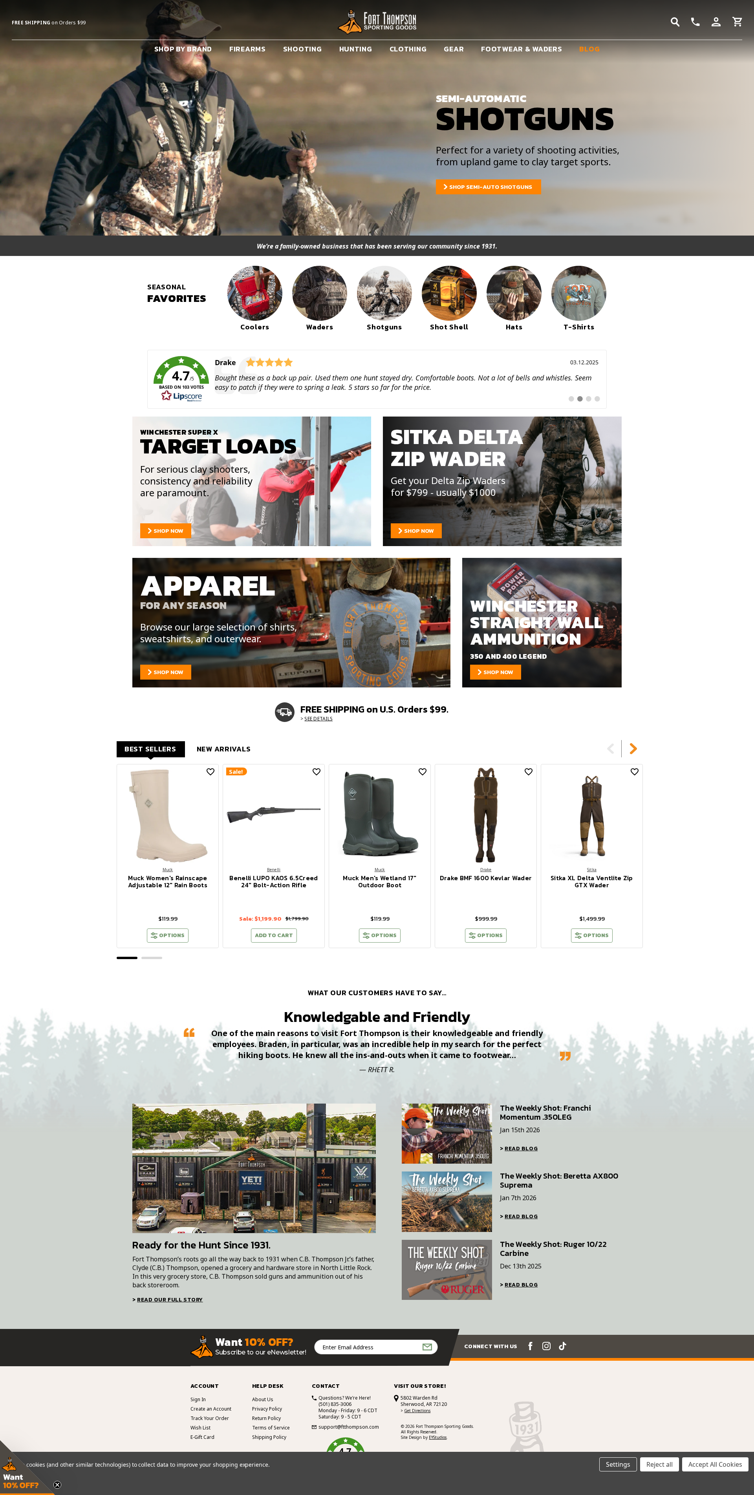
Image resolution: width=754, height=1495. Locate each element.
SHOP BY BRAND (183, 49)
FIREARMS (247, 49)
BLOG (589, 49)
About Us (262, 1399)
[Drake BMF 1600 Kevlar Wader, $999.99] (485, 815)
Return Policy (266, 1418)
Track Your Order (209, 1418)
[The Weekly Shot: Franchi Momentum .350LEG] (447, 1134)
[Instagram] (546, 1346)
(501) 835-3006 (334, 1404)
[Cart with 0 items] (737, 23)
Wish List (200, 1427)
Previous (611, 748)
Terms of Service (271, 1427)
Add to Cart (274, 935)
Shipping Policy (269, 1437)
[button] (27, 1467)
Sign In (198, 1399)
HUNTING (355, 49)
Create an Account (210, 1408)
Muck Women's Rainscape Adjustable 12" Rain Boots (167, 881)
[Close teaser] (57, 1485)
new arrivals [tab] (224, 749)
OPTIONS (172, 935)
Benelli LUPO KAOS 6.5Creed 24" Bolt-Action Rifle (273, 881)
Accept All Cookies (715, 1464)
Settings (618, 1464)
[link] (377, 379)
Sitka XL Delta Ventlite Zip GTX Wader (592, 881)
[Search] (675, 22)
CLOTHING (408, 49)
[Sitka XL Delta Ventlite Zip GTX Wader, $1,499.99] (591, 815)
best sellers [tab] (150, 749)
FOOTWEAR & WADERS (521, 49)
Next (633, 748)
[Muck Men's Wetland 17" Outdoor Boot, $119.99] (379, 815)
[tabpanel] (168, 856)
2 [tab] (151, 958)
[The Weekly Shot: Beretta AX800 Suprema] (447, 1202)
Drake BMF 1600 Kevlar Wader (486, 877)
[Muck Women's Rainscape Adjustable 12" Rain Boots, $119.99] (167, 815)
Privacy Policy (267, 1408)
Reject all (659, 1464)
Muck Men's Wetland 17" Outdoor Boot (379, 881)
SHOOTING (302, 49)
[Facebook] (530, 1346)
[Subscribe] (427, 1347)
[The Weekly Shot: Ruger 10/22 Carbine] (447, 1270)
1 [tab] (127, 958)
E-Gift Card (202, 1437)
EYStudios (438, 1437)
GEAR (454, 49)
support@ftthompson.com (348, 1427)
